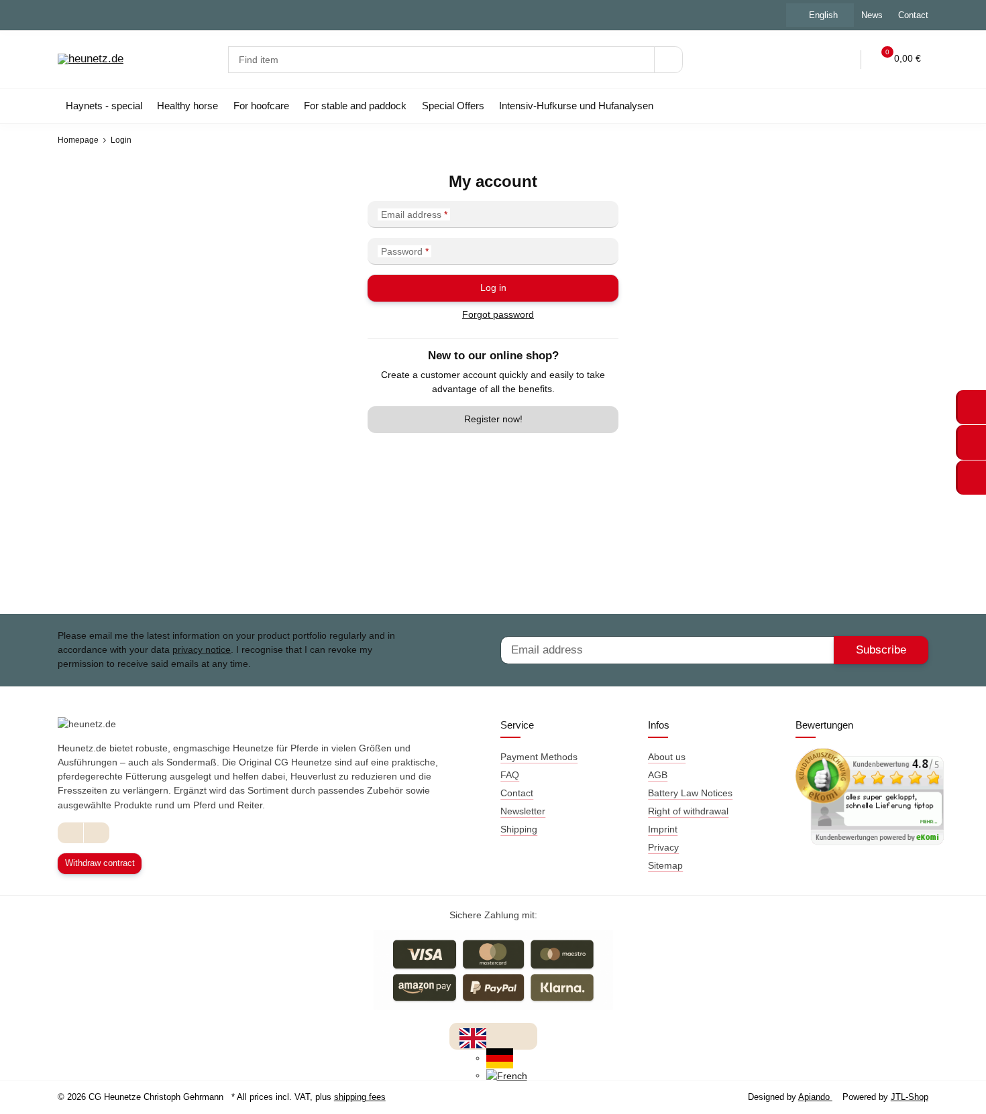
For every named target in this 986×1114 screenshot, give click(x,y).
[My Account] (842, 59)
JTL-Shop (909, 1097)
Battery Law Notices (690, 793)
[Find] (668, 59)
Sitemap (665, 865)
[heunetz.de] (90, 59)
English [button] (823, 15)
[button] (814, 59)
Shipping (518, 829)
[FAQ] (786, 59)
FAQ (509, 774)
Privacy (663, 847)
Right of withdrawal (688, 811)
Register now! (493, 419)
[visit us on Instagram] (96, 832)
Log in (493, 287)
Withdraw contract (100, 863)
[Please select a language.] (472, 1037)
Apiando (815, 1097)
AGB (657, 774)
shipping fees (360, 1097)
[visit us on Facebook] (71, 832)
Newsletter (522, 811)
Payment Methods (539, 756)
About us (667, 756)
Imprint (662, 829)
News (872, 15)
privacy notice (201, 649)
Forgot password (498, 314)
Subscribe (881, 649)
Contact (913, 15)
